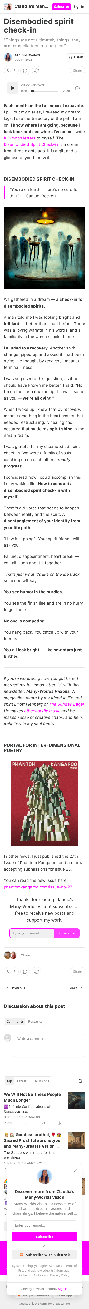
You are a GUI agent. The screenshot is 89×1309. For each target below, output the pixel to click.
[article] (44, 1109)
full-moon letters (19, 138)
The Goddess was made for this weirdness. (29, 1155)
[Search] (80, 1081)
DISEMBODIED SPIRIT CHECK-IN (39, 179)
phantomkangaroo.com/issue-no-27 (38, 887)
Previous (18, 988)
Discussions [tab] (40, 1081)
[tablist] (24, 1021)
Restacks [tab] (35, 1021)
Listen (78, 57)
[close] (75, 1171)
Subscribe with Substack (48, 1254)
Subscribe (61, 7)
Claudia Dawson (27, 54)
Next (73, 988)
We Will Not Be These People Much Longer (32, 1097)
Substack (25, 1304)
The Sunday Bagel (66, 704)
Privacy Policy (59, 1275)
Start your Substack (35, 1295)
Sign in (79, 7)
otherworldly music (42, 710)
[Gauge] (77, 88)
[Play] (12, 88)
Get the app (63, 1295)
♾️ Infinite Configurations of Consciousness (27, 1109)
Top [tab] (9, 1081)
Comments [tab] (15, 1021)
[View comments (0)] (25, 70)
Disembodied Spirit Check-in (31, 144)
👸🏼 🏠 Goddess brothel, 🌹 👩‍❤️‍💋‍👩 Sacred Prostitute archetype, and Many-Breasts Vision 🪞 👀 (33, 1140)
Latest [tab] (22, 1081)
